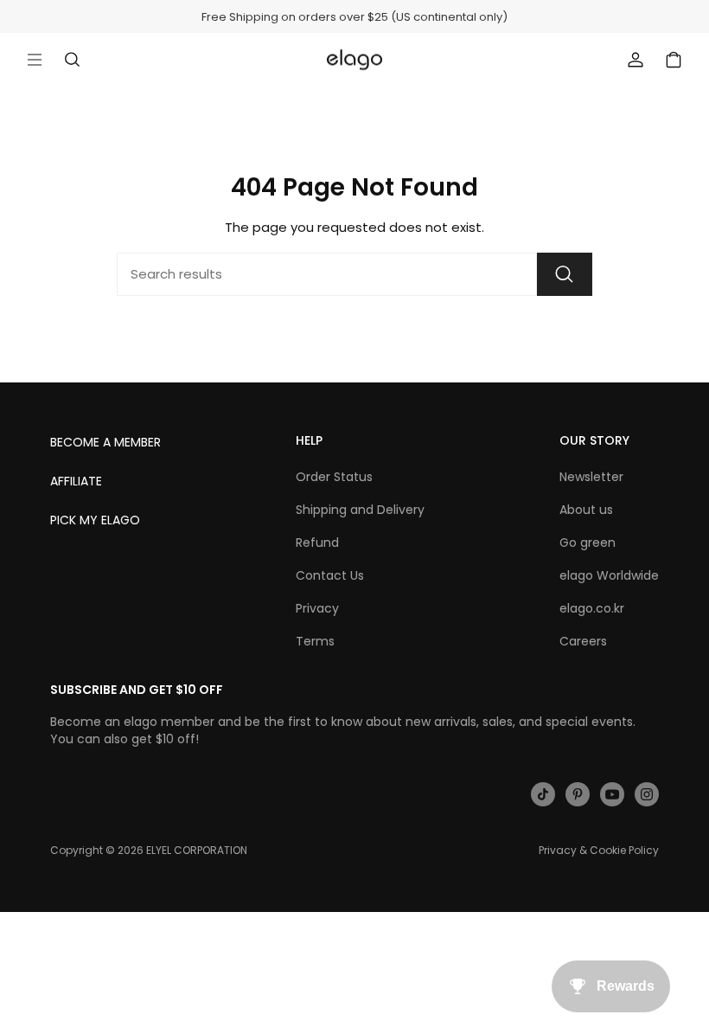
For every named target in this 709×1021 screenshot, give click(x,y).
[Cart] (674, 60)
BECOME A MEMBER (105, 442)
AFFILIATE (76, 481)
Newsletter (591, 476)
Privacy (317, 608)
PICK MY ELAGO (95, 520)
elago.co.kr (591, 608)
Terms (315, 641)
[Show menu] (34, 60)
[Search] (564, 274)
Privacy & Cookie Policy (599, 850)
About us (586, 509)
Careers (583, 641)
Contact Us (330, 575)
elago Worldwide (609, 575)
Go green (587, 542)
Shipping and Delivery (360, 509)
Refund (317, 542)
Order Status (334, 476)
